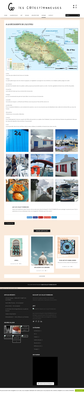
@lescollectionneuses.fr (49, 284)
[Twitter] (73, 5)
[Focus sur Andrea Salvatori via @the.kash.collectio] (37, 369)
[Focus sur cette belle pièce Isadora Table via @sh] (53, 361)
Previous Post (10, 223)
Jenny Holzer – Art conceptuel (12, 306)
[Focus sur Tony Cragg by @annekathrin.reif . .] (37, 377)
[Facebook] (36, 321)
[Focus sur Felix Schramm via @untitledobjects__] (53, 369)
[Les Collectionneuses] (38, 6)
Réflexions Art (37, 346)
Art (21, 15)
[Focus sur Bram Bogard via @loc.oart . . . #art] (45, 377)
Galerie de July (14, 15)
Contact (50, 15)
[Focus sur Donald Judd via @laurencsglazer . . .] (53, 377)
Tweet (30, 217)
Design (27, 15)
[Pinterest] (73, 7)
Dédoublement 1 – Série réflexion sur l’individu (17, 317)
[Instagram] (76, 7)
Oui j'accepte (79, 390)
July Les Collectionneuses (20, 207)
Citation (36, 337)
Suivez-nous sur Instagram (46, 383)
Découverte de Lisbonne (42, 267)
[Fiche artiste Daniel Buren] (68, 247)
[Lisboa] (16, 247)
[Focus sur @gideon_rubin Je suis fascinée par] (37, 361)
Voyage (44, 15)
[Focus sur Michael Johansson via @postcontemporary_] (45, 361)
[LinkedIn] (41, 321)
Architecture (35, 15)
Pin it (41, 217)
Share (35, 217)
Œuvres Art (37, 343)
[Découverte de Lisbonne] (42, 251)
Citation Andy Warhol (10, 314)
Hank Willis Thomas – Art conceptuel (14, 303)
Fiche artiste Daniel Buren (67, 260)
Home (5, 15)
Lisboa (16, 260)
